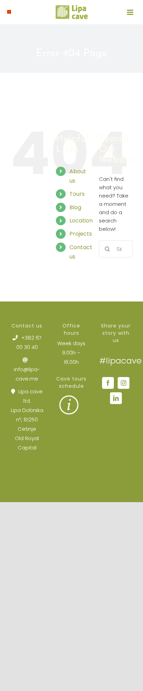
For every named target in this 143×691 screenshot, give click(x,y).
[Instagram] (123, 383)
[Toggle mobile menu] (130, 12)
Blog (75, 207)
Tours (77, 194)
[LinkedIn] (116, 398)
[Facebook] (108, 383)
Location (81, 221)
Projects (80, 234)
